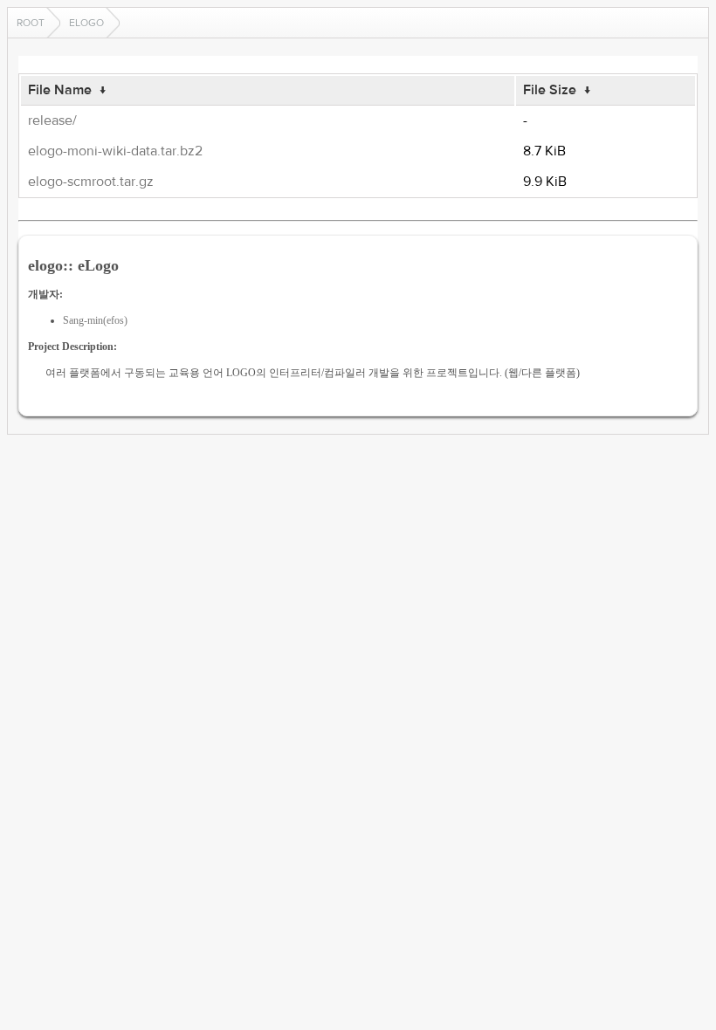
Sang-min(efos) (95, 320)
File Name (60, 90)
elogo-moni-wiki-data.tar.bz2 (115, 151)
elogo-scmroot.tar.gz (91, 181)
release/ (52, 120)
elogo (86, 23)
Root (31, 23)
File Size (549, 90)
